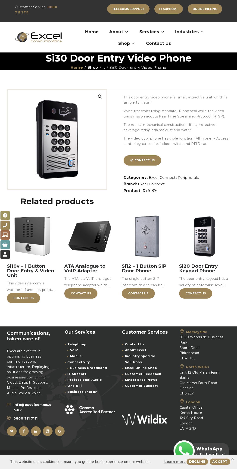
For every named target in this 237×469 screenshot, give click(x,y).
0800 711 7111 (25, 418)
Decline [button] (197, 461)
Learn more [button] (175, 462)
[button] (100, 96)
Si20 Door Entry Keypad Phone (198, 268)
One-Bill (74, 386)
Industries (187, 31)
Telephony (76, 344)
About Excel (135, 350)
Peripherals (188, 177)
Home (92, 31)
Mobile (76, 356)
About (116, 31)
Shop (124, 43)
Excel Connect (162, 177)
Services (149, 31)
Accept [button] (220, 461)
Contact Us (158, 43)
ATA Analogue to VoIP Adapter (85, 268)
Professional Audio (84, 379)
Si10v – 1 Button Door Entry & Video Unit (30, 271)
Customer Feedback (143, 374)
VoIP (74, 350)
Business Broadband (88, 368)
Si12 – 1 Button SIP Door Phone (144, 268)
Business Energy (82, 392)
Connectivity (78, 362)
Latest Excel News (141, 379)
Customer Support (141, 386)
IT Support (76, 374)
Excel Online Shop (141, 368)
